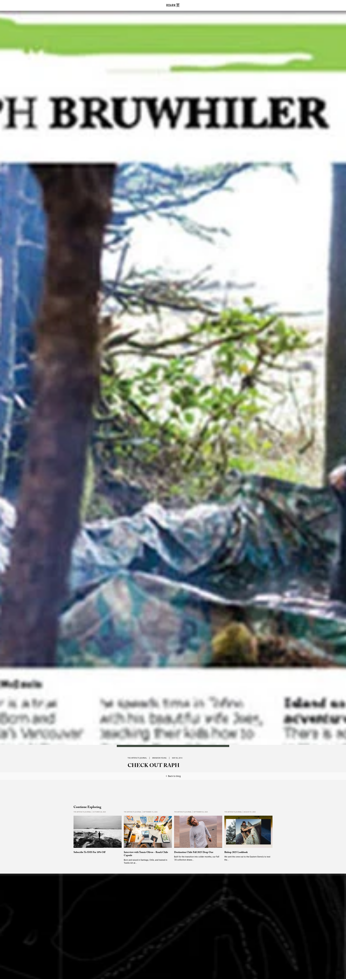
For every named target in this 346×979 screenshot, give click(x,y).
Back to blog (174, 776)
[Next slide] (267, 834)
